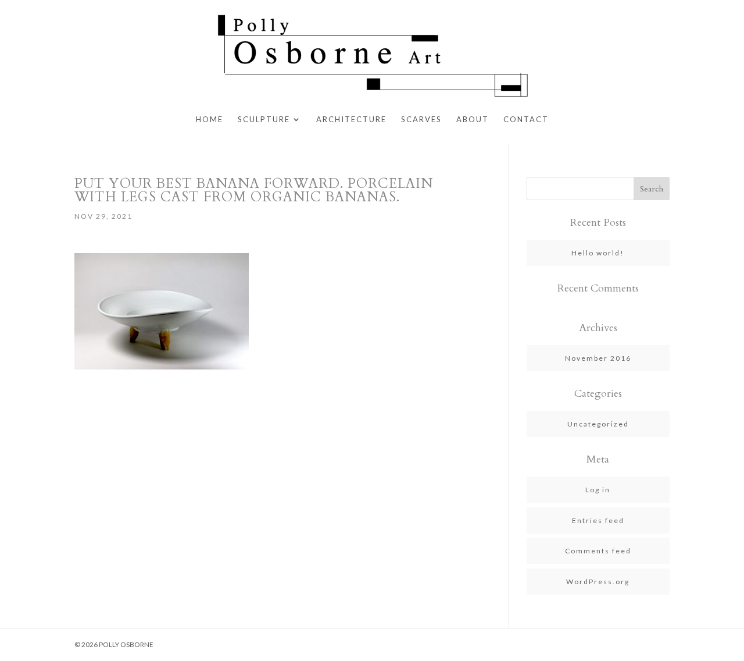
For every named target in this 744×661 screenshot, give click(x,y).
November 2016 (598, 358)
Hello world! (597, 252)
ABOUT (472, 119)
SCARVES (421, 119)
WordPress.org (597, 581)
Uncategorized (598, 424)
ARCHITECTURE (351, 119)
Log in (597, 489)
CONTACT (526, 119)
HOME (209, 119)
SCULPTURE (264, 119)
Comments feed (598, 550)
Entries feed (598, 520)
